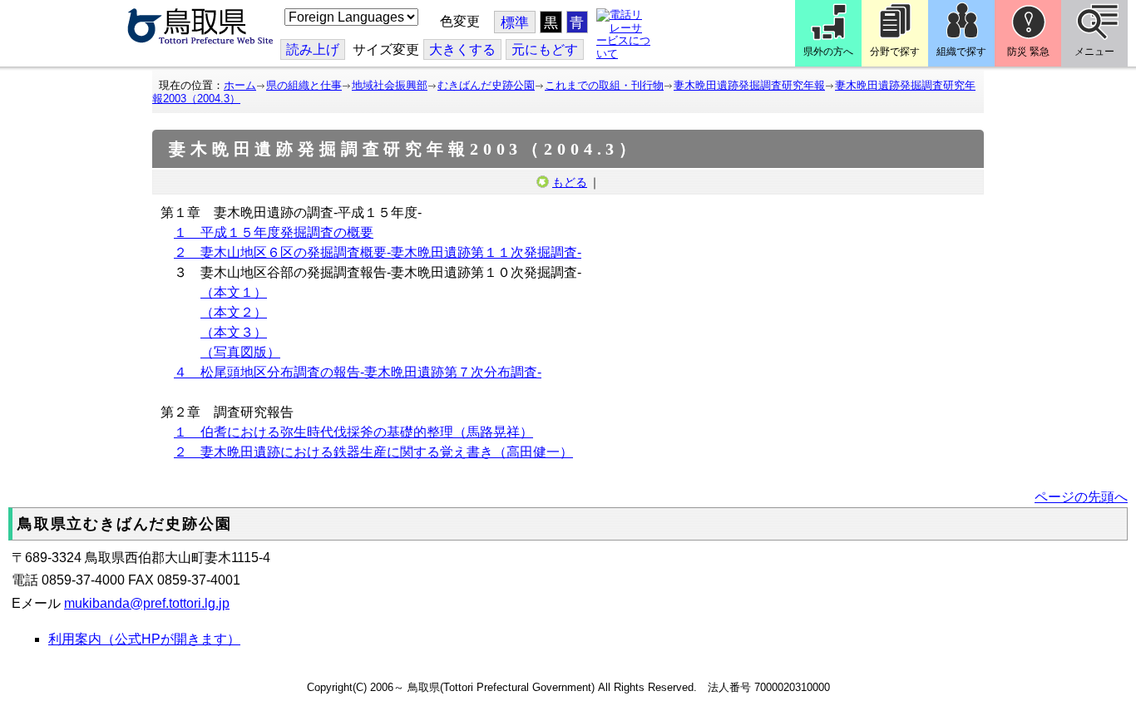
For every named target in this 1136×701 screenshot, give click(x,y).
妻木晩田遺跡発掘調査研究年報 (749, 85)
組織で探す (961, 51)
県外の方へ (828, 51)
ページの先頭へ (1081, 497)
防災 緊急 (1028, 51)
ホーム (240, 85)
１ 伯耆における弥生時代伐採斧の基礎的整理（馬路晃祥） (353, 432)
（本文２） (233, 312)
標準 (515, 23)
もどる (569, 182)
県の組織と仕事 (304, 85)
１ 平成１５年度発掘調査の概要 (273, 232)
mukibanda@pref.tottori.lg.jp (147, 603)
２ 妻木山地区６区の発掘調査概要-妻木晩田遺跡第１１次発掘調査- (377, 252)
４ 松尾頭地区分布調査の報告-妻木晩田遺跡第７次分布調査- (357, 372)
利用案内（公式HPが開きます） (144, 639)
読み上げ (312, 49)
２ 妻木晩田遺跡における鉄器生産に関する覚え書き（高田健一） (373, 452)
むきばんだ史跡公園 (486, 85)
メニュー (1094, 51)
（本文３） (233, 332)
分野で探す (895, 51)
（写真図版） (240, 352)
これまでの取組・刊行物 (604, 85)
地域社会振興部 (389, 85)
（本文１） (233, 292)
